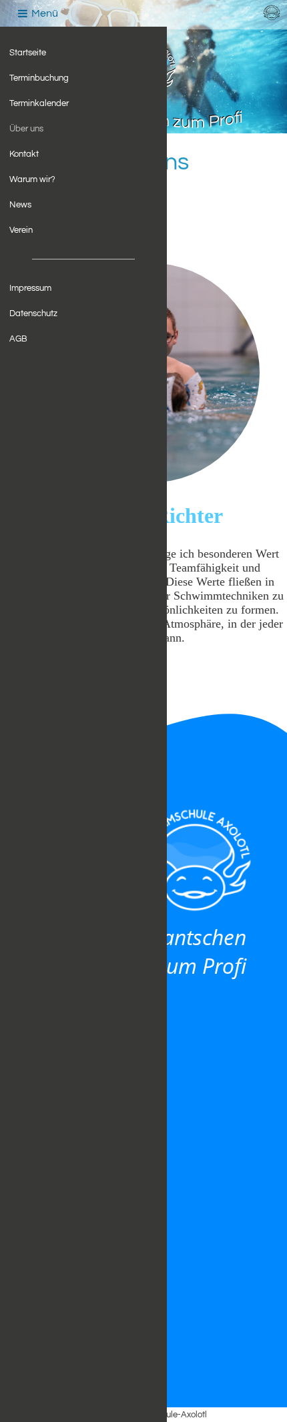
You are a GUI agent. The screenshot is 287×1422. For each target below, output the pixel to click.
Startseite (27, 52)
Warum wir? (32, 179)
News (20, 204)
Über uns (26, 128)
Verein (21, 230)
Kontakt (24, 154)
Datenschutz (33, 313)
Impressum (30, 288)
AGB (18, 338)
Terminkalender (39, 103)
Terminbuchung (39, 78)
